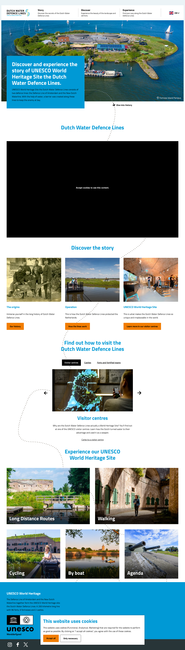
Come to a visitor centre (93, 439)
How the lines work (77, 326)
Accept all (51, 638)
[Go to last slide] (45, 393)
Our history (15, 326)
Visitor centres (71, 362)
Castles (87, 362)
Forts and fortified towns (109, 362)
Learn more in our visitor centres (142, 326)
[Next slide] (139, 393)
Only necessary (70, 638)
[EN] (171, 13)
